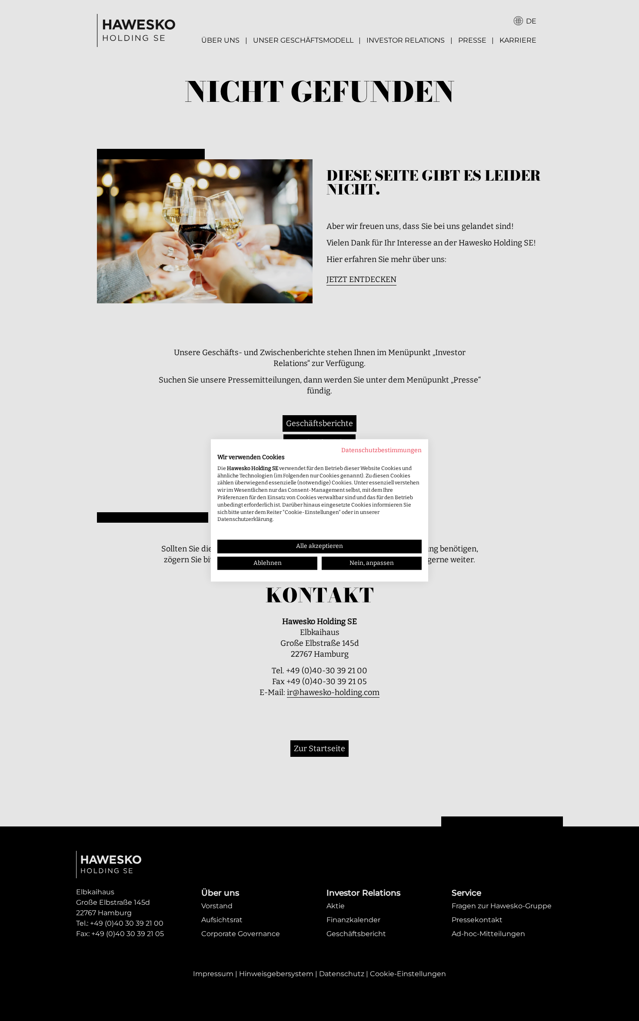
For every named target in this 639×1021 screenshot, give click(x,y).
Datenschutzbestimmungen (381, 450)
